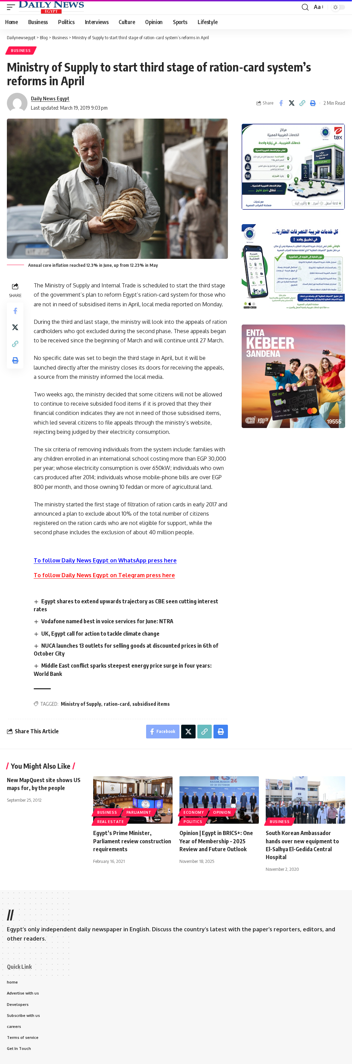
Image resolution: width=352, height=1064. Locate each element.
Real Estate (110, 822)
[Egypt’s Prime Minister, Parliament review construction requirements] (133, 800)
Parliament (139, 812)
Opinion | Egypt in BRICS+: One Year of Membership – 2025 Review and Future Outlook (216, 841)
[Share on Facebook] (281, 103)
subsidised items (151, 704)
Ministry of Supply (81, 704)
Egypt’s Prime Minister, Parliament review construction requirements (132, 841)
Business (21, 50)
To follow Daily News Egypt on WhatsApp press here (105, 560)
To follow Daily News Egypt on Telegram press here (104, 575)
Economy (194, 812)
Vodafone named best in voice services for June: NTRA (107, 621)
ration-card (117, 704)
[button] (13, 7)
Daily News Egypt (50, 98)
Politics (193, 822)
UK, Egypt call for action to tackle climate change (100, 633)
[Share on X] (291, 103)
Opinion (222, 812)
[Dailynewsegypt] (51, 7)
